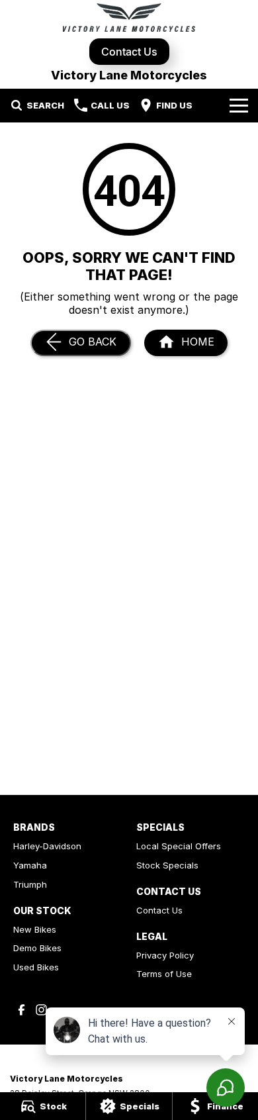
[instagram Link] (41, 1010)
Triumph (30, 884)
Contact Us (129, 51)
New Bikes (34, 929)
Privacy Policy (165, 955)
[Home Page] (129, 17)
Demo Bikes (37, 948)
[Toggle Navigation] (239, 105)
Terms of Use (164, 973)
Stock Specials (167, 865)
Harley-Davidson (47, 846)
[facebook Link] (21, 1010)
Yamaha (30, 865)
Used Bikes (36, 967)
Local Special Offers (178, 846)
